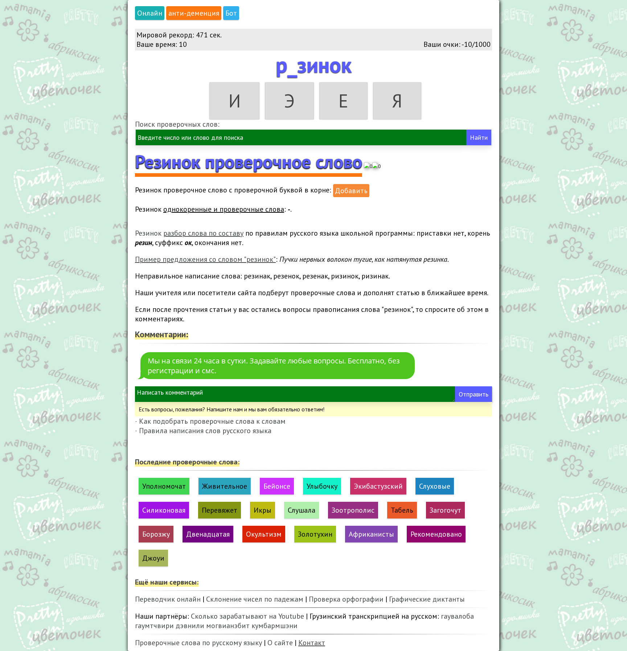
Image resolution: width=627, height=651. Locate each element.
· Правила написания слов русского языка (203, 430)
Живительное (224, 486)
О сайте (280, 642)
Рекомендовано (436, 534)
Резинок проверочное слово (248, 161)
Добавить (351, 190)
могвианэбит (228, 625)
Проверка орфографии (346, 599)
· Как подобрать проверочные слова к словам (210, 421)
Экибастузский (378, 486)
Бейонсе (276, 486)
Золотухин (315, 534)
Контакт (311, 642)
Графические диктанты (427, 599)
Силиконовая (163, 510)
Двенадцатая (208, 534)
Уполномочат (164, 486)
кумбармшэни (274, 625)
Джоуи (153, 558)
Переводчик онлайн (168, 599)
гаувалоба (457, 616)
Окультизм (264, 534)
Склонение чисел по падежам (254, 599)
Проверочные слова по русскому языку (198, 642)
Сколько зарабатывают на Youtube (247, 616)
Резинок (189, 233)
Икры (262, 510)
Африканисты (371, 534)
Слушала (301, 510)
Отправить (473, 394)
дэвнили (190, 625)
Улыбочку (322, 486)
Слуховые (434, 486)
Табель (402, 510)
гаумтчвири (154, 625)
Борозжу (156, 534)
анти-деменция (193, 13)
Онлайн (149, 13)
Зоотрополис (353, 510)
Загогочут (445, 510)
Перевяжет (219, 510)
